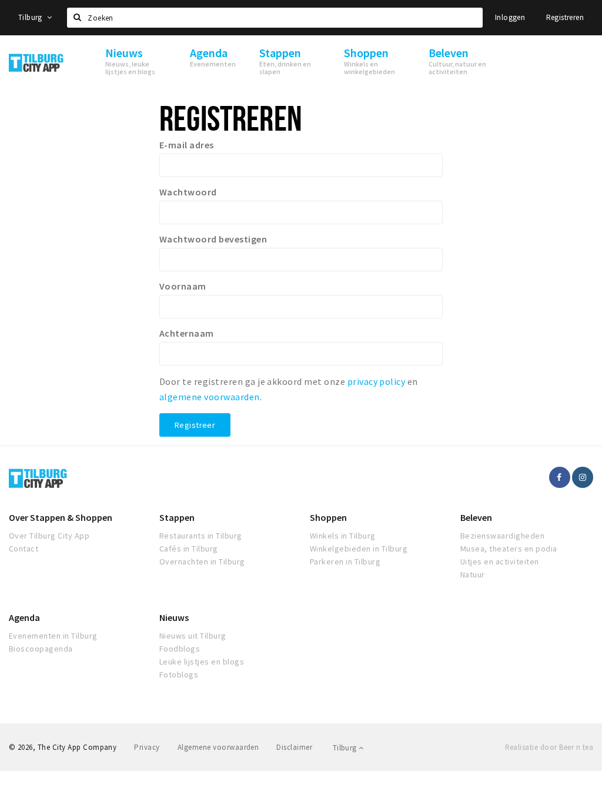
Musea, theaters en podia (508, 548)
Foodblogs (179, 648)
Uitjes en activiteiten (499, 561)
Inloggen (510, 17)
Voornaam (182, 286)
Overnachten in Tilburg (202, 561)
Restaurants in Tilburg (200, 535)
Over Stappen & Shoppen (60, 517)
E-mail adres (186, 145)
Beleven (476, 517)
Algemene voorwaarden (218, 747)
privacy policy (376, 381)
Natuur (472, 574)
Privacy (146, 747)
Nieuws (174, 617)
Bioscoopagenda (41, 648)
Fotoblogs (178, 674)
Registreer (195, 425)
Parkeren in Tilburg (345, 561)
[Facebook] (559, 477)
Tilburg (31, 17)
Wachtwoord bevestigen (213, 239)
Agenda (24, 617)
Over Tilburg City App (49, 535)
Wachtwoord (188, 192)
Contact (23, 548)
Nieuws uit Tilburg (192, 635)
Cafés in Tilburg (188, 548)
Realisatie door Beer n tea (549, 747)
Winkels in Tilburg (343, 535)
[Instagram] (582, 477)
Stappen (177, 517)
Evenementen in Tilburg (53, 635)
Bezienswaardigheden (502, 535)
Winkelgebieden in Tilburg (358, 548)
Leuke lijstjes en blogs (201, 661)
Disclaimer (294, 747)
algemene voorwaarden (209, 397)
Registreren (565, 17)
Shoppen (328, 517)
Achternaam (186, 333)
